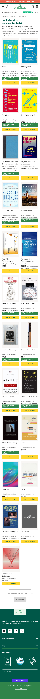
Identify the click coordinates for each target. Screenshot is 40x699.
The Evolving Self (27, 115)
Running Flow (25, 210)
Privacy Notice (27, 685)
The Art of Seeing (9, 350)
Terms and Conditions (20, 689)
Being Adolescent (9, 303)
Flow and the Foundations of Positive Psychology (28, 260)
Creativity (6, 115)
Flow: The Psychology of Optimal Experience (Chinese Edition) (10, 260)
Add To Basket (10, 83)
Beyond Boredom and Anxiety (27, 163)
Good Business (8, 210)
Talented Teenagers (10, 532)
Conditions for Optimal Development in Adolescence (8, 575)
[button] (3, 6)
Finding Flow (25, 67)
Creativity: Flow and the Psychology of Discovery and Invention (10, 163)
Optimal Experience (28, 396)
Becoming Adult (8, 396)
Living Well (6, 489)
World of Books (16, 685)
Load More (19, 599)
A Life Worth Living (9, 443)
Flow (4, 67)
